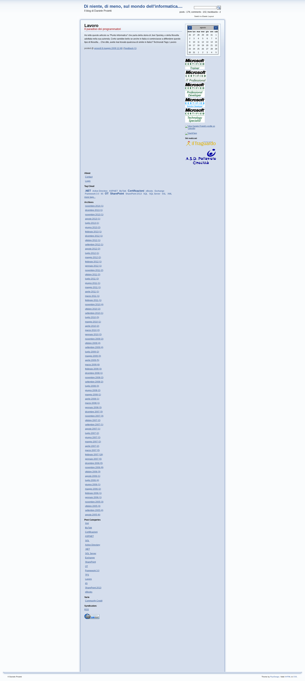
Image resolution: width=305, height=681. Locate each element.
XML (170, 194)
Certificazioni (136, 190)
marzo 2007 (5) (92, 450)
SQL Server (154, 194)
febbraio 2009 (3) (93, 369)
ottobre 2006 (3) (92, 471)
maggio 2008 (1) (93, 394)
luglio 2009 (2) (92, 352)
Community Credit (93, 601)
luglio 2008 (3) (92, 386)
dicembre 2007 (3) (94, 412)
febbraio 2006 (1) (93, 493)
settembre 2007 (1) (94, 424)
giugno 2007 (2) (92, 437)
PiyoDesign (274, 677)
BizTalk (122, 191)
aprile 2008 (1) (92, 399)
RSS (86, 609)
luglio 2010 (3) (92, 317)
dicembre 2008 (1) (94, 373)
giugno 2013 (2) (92, 227)
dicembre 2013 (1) (94, 210)
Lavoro (88, 579)
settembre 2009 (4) (94, 347)
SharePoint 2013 (133, 194)
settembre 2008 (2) (94, 382)
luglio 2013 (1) (92, 223)
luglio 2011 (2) (92, 279)
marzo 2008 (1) (92, 403)
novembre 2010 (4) (94, 304)
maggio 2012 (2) (93, 257)
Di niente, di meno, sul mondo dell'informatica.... (133, 6)
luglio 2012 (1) (92, 253)
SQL (145, 194)
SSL (164, 194)
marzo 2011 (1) (92, 296)
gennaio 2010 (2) (93, 334)
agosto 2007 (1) (92, 429)
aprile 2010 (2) (92, 326)
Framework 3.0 (92, 194)
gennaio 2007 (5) (93, 459)
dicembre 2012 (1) (94, 236)
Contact (88, 177)
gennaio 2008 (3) (93, 407)
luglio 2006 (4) (92, 480)
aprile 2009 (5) (92, 360)
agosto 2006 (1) (92, 476)
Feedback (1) (130, 48)
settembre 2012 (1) (94, 244)
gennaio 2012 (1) (93, 266)
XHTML (288, 677)
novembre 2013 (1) (94, 214)
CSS (295, 677)
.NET (88, 190)
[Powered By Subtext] (91, 618)
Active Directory (99, 191)
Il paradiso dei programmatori (102, 29)
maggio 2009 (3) (93, 356)
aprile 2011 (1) (92, 291)
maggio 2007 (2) (93, 441)
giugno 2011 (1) (92, 283)
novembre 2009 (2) (94, 339)
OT (107, 193)
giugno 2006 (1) (92, 484)
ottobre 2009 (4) (92, 343)
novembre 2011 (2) (94, 270)
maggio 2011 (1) (93, 287)
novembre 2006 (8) (94, 467)
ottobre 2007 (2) (92, 420)
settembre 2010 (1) (94, 313)
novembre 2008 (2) (94, 377)
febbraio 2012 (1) (93, 261)
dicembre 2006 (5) (94, 463)
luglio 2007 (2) (92, 433)
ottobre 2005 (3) (92, 506)
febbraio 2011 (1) (93, 300)
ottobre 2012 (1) (92, 240)
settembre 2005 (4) (94, 510)
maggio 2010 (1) (93, 322)
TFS (87, 575)
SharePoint (117, 193)
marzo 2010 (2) (92, 330)
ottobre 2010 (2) (92, 309)
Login (88, 181)
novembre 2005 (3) (94, 502)
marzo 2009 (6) (92, 364)
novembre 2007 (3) (94, 416)
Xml (87, 523)
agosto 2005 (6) (92, 514)
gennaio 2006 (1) (93, 497)
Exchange (159, 191)
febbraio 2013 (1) (93, 231)
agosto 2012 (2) (92, 249)
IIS (102, 194)
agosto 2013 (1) (92, 219)
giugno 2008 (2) (92, 390)
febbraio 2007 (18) (94, 454)
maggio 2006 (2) (93, 489)
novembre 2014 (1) (94, 206)
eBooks (149, 191)
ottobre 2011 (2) (92, 274)
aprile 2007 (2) (92, 446)
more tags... (89, 197)
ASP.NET (113, 191)
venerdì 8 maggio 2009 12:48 (108, 48)
